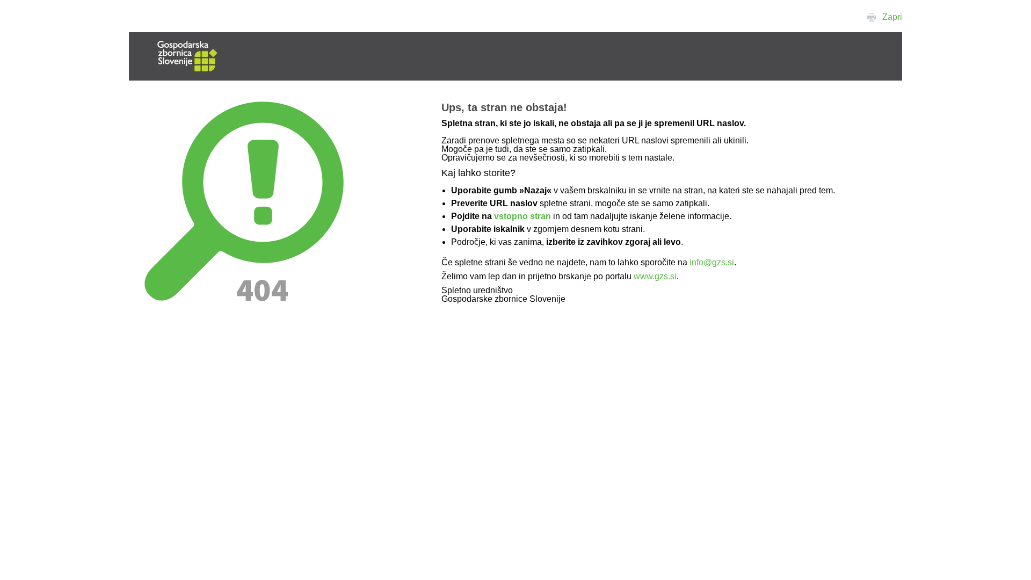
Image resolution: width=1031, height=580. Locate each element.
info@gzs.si (711, 262)
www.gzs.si (655, 276)
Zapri (892, 16)
